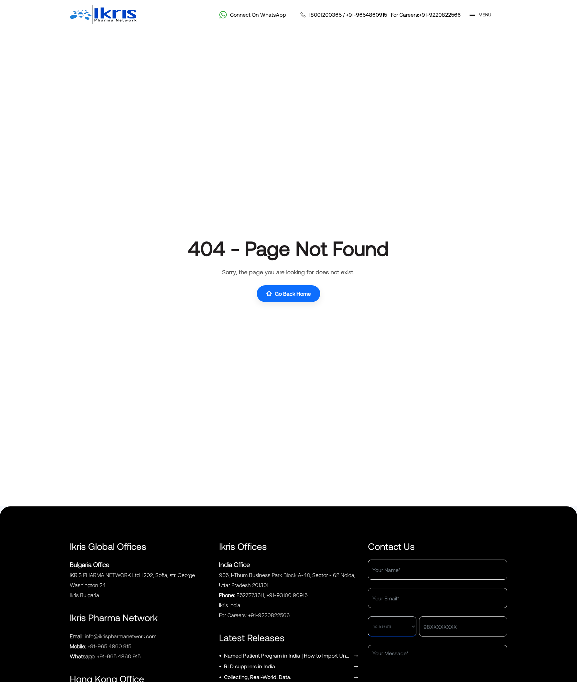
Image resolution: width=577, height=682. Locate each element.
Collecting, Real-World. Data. (257, 677)
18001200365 (325, 14)
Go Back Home (293, 293)
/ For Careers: (385, 14)
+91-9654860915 (366, 14)
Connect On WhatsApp (258, 14)
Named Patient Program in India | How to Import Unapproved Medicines (287, 655)
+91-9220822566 (440, 14)
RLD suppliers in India (249, 666)
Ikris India (229, 605)
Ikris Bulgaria (84, 595)
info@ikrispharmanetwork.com (121, 636)
